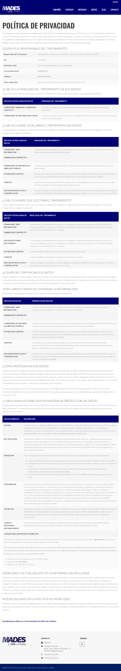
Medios (94, 9)
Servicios (69, 9)
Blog (104, 9)
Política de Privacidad (34, 668)
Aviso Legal (22, 668)
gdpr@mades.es (99, 539)
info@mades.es (43, 71)
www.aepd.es (23, 562)
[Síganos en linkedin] (82, 644)
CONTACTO (115, 9)
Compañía (57, 9)
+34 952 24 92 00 (44, 76)
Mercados (82, 9)
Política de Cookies (48, 668)
